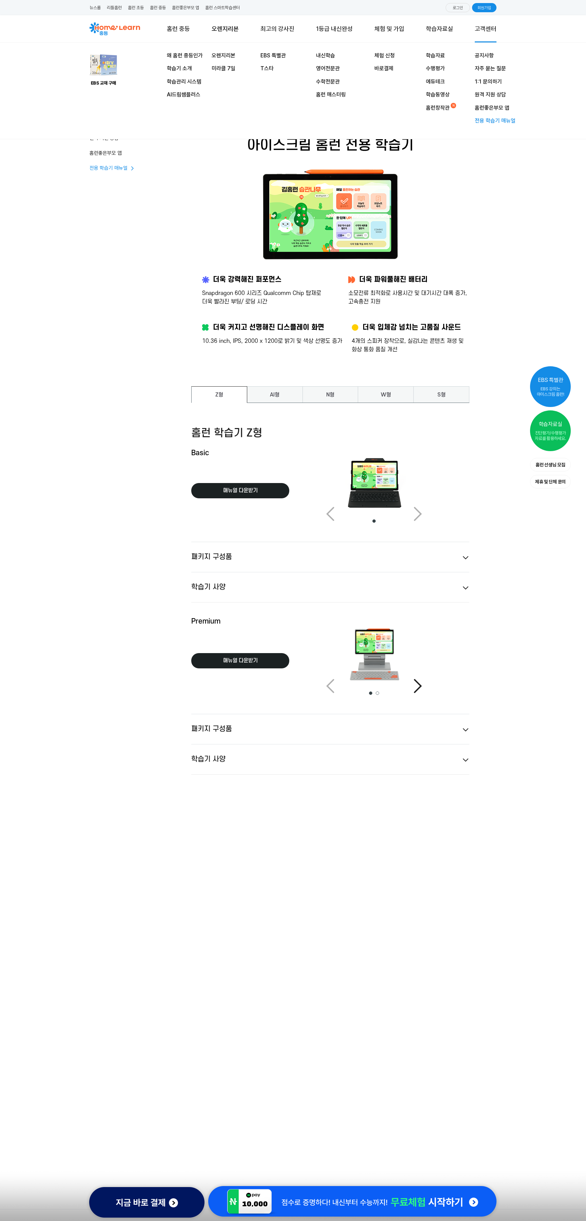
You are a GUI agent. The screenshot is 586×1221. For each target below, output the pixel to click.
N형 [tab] (330, 395)
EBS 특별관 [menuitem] (273, 55)
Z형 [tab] (219, 395)
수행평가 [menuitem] (435, 68)
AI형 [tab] (274, 395)
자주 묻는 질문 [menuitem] (490, 68)
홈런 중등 (158, 7)
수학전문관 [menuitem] (328, 81)
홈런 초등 (136, 7)
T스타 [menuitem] (267, 68)
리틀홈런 (114, 7)
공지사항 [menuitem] (484, 55)
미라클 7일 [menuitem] (223, 68)
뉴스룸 (95, 7)
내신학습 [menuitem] (325, 55)
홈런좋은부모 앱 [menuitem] (492, 108)
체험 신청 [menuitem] (384, 55)
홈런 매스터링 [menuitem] (331, 94)
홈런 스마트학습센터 (222, 7)
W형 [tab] (386, 395)
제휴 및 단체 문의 (550, 481)
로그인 (458, 7)
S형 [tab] (441, 395)
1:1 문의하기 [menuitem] (488, 81)
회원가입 (484, 7)
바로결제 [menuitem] (383, 68)
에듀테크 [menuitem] (435, 81)
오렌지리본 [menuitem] (223, 55)
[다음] (418, 686)
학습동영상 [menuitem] (438, 94)
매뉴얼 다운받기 (240, 490)
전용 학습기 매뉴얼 (109, 168)
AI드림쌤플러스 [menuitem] (183, 94)
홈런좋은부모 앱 (185, 7)
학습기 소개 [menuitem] (179, 68)
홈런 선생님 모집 (550, 464)
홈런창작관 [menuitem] (438, 108)
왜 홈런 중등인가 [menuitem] (185, 55)
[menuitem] (389, 28)
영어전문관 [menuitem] (328, 68)
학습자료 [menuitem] (435, 55)
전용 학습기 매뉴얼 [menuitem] (495, 120)
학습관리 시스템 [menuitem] (184, 81)
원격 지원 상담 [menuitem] (490, 94)
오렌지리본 (225, 30)
